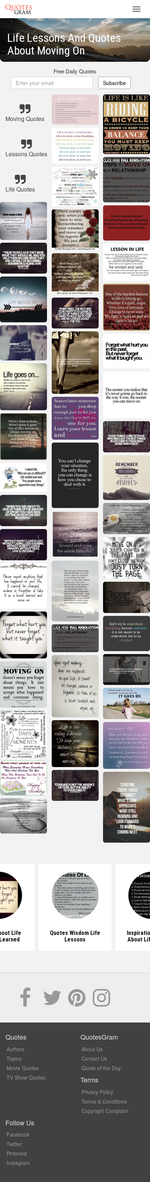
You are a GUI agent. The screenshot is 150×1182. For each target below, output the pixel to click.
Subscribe (114, 82)
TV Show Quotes (26, 1077)
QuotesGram (18, 9)
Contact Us (94, 1058)
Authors (15, 1049)
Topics (14, 1058)
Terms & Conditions (104, 1101)
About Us (92, 1049)
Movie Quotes (23, 1068)
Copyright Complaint (105, 1110)
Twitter (14, 1143)
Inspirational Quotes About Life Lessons (75, 936)
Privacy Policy (97, 1092)
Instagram (18, 1162)
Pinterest (17, 1153)
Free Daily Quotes (75, 71)
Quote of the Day (101, 1068)
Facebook (18, 1134)
